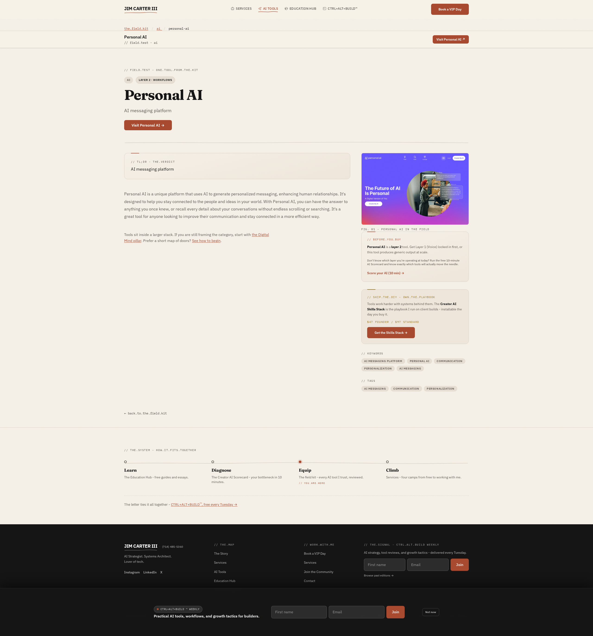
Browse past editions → (379, 575)
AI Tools (270, 8)
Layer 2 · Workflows (155, 80)
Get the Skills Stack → (391, 333)
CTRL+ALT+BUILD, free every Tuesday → (204, 504)
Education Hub (303, 8)
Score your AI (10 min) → (385, 273)
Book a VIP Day (449, 9)
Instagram (132, 572)
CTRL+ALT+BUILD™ (342, 8)
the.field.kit (136, 28)
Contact (309, 581)
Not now (430, 612)
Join (395, 612)
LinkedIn (150, 572)
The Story (221, 553)
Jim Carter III (140, 8)
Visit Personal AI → (148, 125)
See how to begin (206, 240)
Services (244, 8)
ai (159, 28)
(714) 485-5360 (172, 546)
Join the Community (318, 572)
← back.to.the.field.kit (145, 413)
